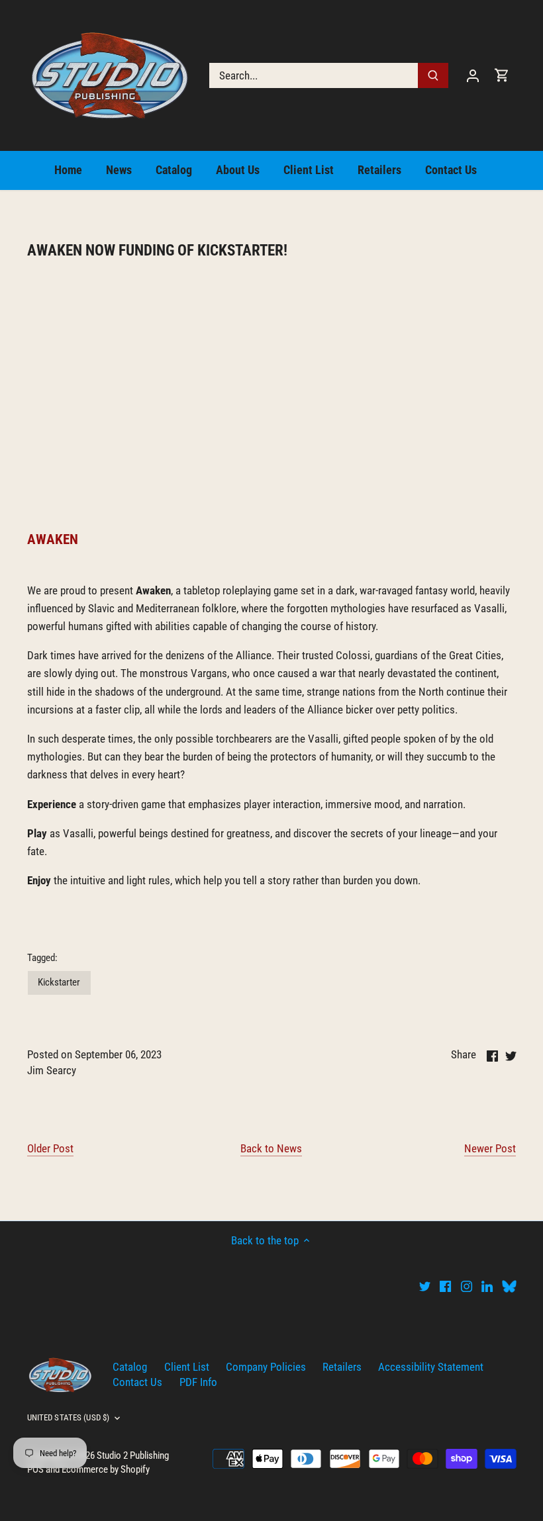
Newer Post (490, 1148)
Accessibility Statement (430, 1366)
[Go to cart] (502, 75)
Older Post (50, 1148)
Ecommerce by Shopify (106, 1469)
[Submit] (433, 75)
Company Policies (266, 1366)
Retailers (342, 1366)
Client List (186, 1366)
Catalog (130, 1366)
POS (35, 1469)
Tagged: (42, 958)
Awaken (52, 539)
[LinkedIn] (487, 1286)
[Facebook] (445, 1286)
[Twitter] (424, 1286)
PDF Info (198, 1382)
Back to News (271, 1148)
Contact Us (137, 1382)
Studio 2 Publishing (133, 1455)
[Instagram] (466, 1286)
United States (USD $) (68, 1417)
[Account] (472, 75)
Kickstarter (59, 982)
